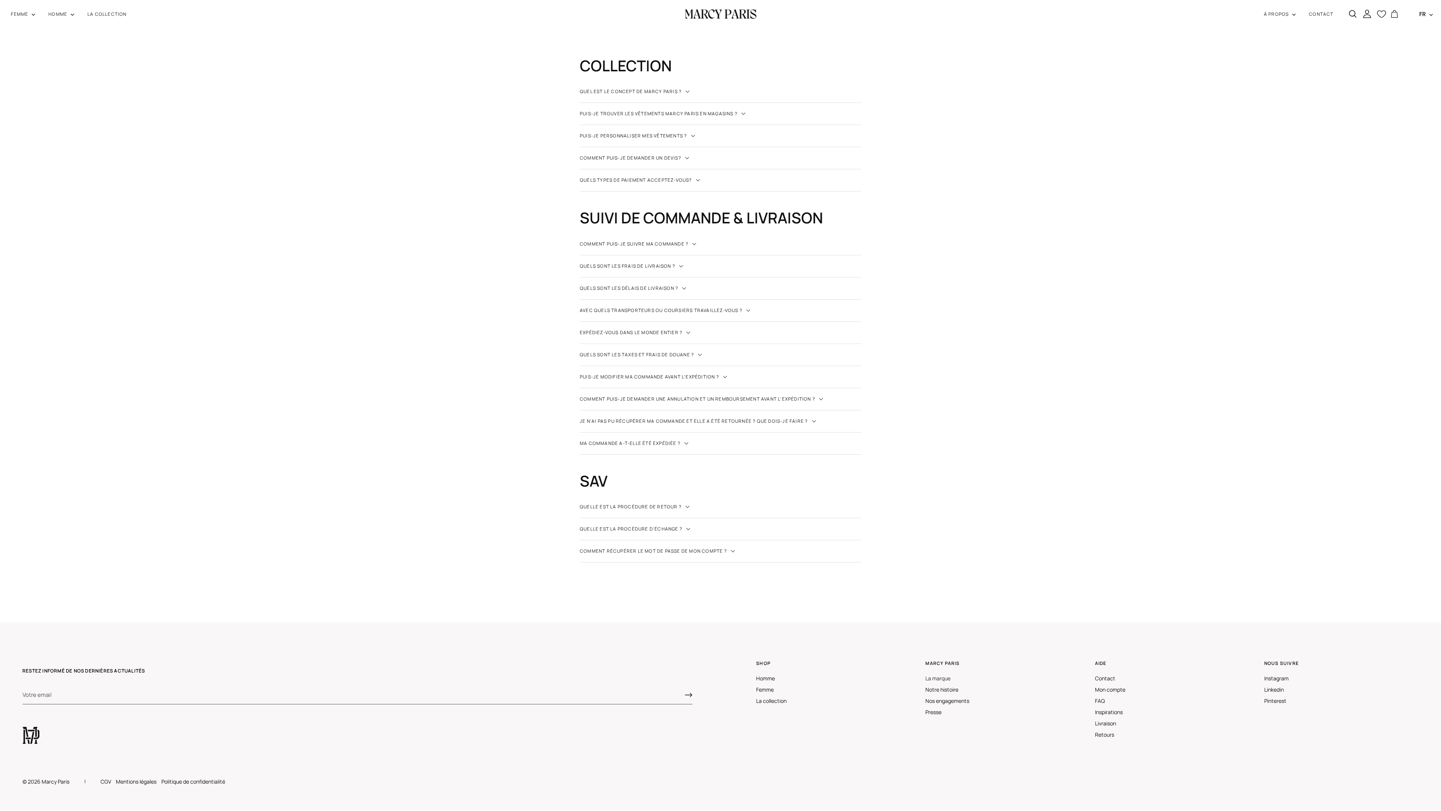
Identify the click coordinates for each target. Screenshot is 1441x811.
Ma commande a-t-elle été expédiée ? (630, 443)
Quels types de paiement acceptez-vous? (636, 180)
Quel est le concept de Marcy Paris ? (631, 91)
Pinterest (1275, 700)
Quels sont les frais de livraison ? (628, 266)
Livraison (1105, 723)
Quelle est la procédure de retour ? (631, 506)
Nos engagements (947, 700)
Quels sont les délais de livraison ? (629, 288)
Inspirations (1109, 712)
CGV (106, 781)
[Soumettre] (688, 695)
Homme (765, 678)
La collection (771, 700)
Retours (1104, 734)
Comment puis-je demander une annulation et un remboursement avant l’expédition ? (698, 399)
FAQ (1100, 700)
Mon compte (1110, 689)
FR (1422, 14)
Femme (765, 689)
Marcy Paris (55, 781)
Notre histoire (941, 689)
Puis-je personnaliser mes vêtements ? (634, 136)
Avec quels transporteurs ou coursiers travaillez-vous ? (661, 310)
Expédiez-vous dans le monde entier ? (631, 332)
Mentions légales (136, 781)
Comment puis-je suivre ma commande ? (634, 244)
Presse (933, 712)
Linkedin (1274, 689)
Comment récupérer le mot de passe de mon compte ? (654, 551)
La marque (938, 678)
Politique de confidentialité (193, 781)
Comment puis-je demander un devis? (631, 158)
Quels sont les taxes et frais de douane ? (637, 354)
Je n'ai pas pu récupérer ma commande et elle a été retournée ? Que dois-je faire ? (694, 421)
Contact (1105, 678)
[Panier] (1394, 14)
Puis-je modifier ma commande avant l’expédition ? (650, 377)
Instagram (1276, 678)
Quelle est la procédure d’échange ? (631, 529)
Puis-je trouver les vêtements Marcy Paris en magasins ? (659, 113)
